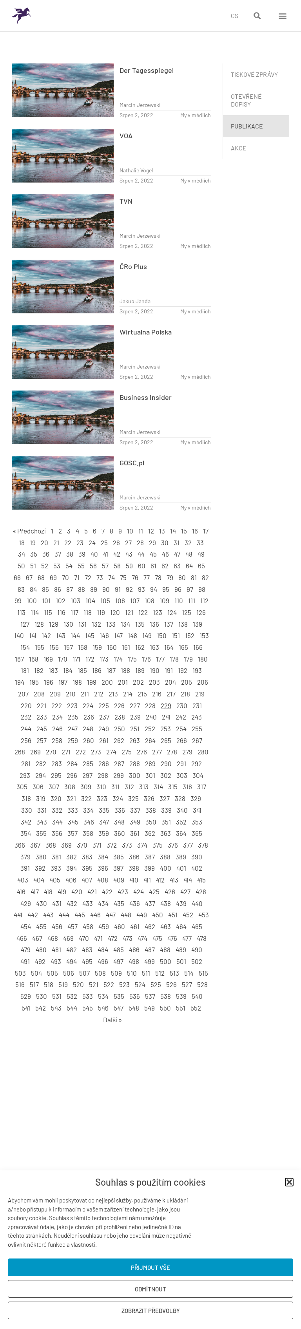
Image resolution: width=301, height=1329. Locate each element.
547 (118, 1008)
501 (181, 961)
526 (171, 984)
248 (88, 728)
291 (181, 763)
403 (22, 880)
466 (21, 938)
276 (142, 752)
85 (45, 589)
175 (132, 659)
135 (140, 624)
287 (119, 763)
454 (25, 926)
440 (197, 903)
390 (196, 857)
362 (150, 833)
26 (116, 542)
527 (187, 984)
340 (182, 810)
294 (40, 775)
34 (21, 554)
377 (188, 845)
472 (113, 938)
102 (60, 600)
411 (147, 880)
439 (181, 903)
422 (107, 891)
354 (25, 833)
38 (69, 554)
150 (162, 635)
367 (35, 845)
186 (97, 670)
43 (128, 554)
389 (181, 857)
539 (181, 996)
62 (165, 566)
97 (190, 589)
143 (60, 635)
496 (103, 961)
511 (146, 973)
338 (150, 810)
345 (73, 822)
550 (165, 1008)
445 (79, 915)
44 (141, 554)
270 (51, 752)
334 (88, 810)
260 (88, 740)
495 (87, 961)
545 (87, 1008)
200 (107, 682)
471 (98, 938)
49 (201, 554)
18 (22, 542)
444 (64, 915)
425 (154, 891)
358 (88, 833)
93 (141, 589)
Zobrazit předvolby (150, 1310)
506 (68, 973)
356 (57, 833)
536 (134, 996)
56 (93, 566)
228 (150, 705)
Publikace (247, 126)
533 (87, 996)
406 (70, 880)
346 (88, 822)
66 (17, 577)
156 (54, 647)
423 (123, 891)
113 (21, 612)
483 (87, 949)
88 (81, 589)
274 (111, 752)
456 (57, 926)
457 (72, 926)
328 (180, 798)
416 (21, 891)
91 (118, 589)
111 (191, 600)
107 (135, 600)
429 (25, 903)
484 (103, 949)
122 (143, 612)
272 (81, 752)
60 (141, 566)
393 (56, 868)
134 (125, 624)
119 (101, 612)
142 (46, 635)
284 (72, 763)
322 (86, 798)
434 (103, 903)
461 (135, 926)
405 (54, 880)
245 (41, 728)
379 (25, 857)
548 (134, 1008)
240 (151, 717)
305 (21, 786)
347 (104, 822)
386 (134, 857)
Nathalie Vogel (136, 170)
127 (24, 624)
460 (119, 926)
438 (165, 903)
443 (48, 915)
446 (95, 915)
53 (56, 566)
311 (115, 786)
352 (181, 822)
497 (118, 961)
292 (196, 763)
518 (48, 984)
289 (150, 763)
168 (33, 659)
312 (129, 786)
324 (117, 798)
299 (118, 775)
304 (197, 775)
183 (53, 670)
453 (203, 915)
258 (57, 740)
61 (153, 566)
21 (56, 542)
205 (186, 682)
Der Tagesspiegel (147, 70)
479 (26, 949)
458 (88, 926)
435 (119, 903)
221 (41, 705)
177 (160, 659)
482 (71, 949)
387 (150, 857)
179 (188, 659)
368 (50, 845)
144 (75, 635)
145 (89, 635)
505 (52, 973)
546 (103, 1008)
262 (119, 740)
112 (204, 600)
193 (197, 670)
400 (165, 868)
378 (203, 845)
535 (119, 996)
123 (157, 612)
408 (102, 880)
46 (165, 554)
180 (203, 659)
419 (62, 891)
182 (39, 670)
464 (181, 926)
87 (69, 589)
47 (177, 554)
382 (71, 857)
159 (97, 647)
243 (196, 717)
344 (57, 822)
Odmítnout (150, 1289)
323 (102, 798)
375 (157, 845)
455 (41, 926)
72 (88, 577)
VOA (126, 135)
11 (140, 531)
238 (119, 717)
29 (152, 542)
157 (68, 647)
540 (197, 996)
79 (170, 577)
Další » (112, 1019)
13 (162, 531)
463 (165, 926)
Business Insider (146, 397)
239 (135, 717)
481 (56, 949)
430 (41, 903)
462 (150, 926)
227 (135, 705)
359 (103, 833)
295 (56, 775)
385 (118, 857)
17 (206, 531)
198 (77, 682)
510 (132, 973)
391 (25, 868)
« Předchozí (29, 531)
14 (173, 531)
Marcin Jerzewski (140, 104)
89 (93, 589)
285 (88, 763)
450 (157, 915)
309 (85, 786)
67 (29, 577)
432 (72, 903)
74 (111, 577)
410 (133, 880)
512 (160, 973)
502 (196, 961)
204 (170, 682)
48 (188, 554)
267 (197, 740)
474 (142, 938)
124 (172, 612)
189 (140, 670)
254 (181, 728)
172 (89, 659)
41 (105, 554)
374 (142, 845)
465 (197, 926)
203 (154, 682)
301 (150, 775)
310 (101, 786)
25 (104, 542)
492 (40, 961)
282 (41, 763)
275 (126, 752)
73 (99, 577)
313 (144, 786)
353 (197, 822)
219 (200, 694)
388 (165, 857)
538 (165, 996)
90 (106, 589)
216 (156, 694)
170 (62, 659)
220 (26, 705)
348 (119, 822)
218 (185, 694)
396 (103, 868)
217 (171, 694)
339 (166, 810)
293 (25, 775)
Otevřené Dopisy (246, 100)
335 (104, 810)
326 (149, 798)
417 (35, 891)
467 (37, 938)
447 (111, 915)
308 (69, 786)
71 (77, 577)
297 (87, 775)
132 (96, 624)
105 (105, 600)
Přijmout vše (150, 1267)
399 (149, 868)
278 (172, 752)
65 (201, 566)
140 (19, 635)
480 (41, 949)
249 (103, 728)
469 (68, 938)
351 (166, 822)
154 (25, 647)
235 (73, 717)
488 (165, 949)
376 (173, 845)
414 (187, 880)
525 (155, 984)
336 (119, 810)
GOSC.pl (132, 462)
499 (149, 961)
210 (71, 694)
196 (48, 682)
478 (202, 938)
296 (72, 775)
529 (25, 996)
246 (57, 728)
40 (94, 554)
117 (74, 612)
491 (25, 961)
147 (118, 635)
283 (56, 763)
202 (138, 682)
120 (115, 612)
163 (154, 647)
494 (71, 961)
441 (18, 915)
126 (201, 612)
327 (165, 798)
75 (123, 577)
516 (20, 984)
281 (26, 763)
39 (81, 554)
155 (39, 647)
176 (146, 659)
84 (33, 589)
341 (197, 810)
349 (135, 822)
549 (149, 1008)
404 (38, 880)
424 (138, 891)
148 (132, 635)
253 (165, 728)
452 (188, 915)
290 (166, 763)
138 (183, 624)
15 (184, 531)
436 (134, 903)
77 (146, 577)
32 (188, 542)
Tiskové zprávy (254, 74)
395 (87, 868)
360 (119, 833)
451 (173, 915)
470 (84, 938)
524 (140, 984)
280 (203, 752)
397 (118, 868)
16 (195, 531)
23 (79, 542)
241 (166, 717)
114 (35, 612)
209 (55, 694)
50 (21, 566)
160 (112, 647)
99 (18, 600)
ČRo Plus (133, 266)
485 (118, 949)
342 (26, 822)
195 (34, 682)
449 (141, 915)
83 (21, 589)
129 (53, 624)
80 (182, 577)
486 (134, 949)
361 (135, 833)
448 (126, 915)
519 (63, 984)
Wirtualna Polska (146, 331)
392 (40, 868)
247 (73, 728)
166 (198, 647)
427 (185, 891)
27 (128, 542)
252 (150, 728)
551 (180, 1008)
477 (187, 938)
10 (130, 531)
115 (48, 612)
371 (97, 845)
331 (42, 810)
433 (87, 903)
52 (44, 566)
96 (177, 589)
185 (82, 670)
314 (158, 786)
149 (147, 635)
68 (41, 577)
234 (57, 717)
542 (40, 1008)
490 (196, 949)
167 (19, 659)
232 (26, 717)
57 (105, 566)
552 (195, 1008)
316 (187, 786)
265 (166, 740)
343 (41, 822)
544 (72, 1008)
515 (203, 973)
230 (181, 705)
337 (135, 810)
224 (88, 705)
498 (134, 961)
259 (72, 740)
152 (189, 635)
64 (189, 566)
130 (68, 624)
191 (169, 670)
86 (57, 589)
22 (67, 542)
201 (123, 682)
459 (103, 926)
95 (165, 589)
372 (112, 845)
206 (202, 682)
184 (68, 670)
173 (104, 659)
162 (140, 647)
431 (57, 903)
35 (33, 554)
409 (118, 880)
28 (140, 542)
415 (201, 880)
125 (186, 612)
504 (36, 973)
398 (134, 868)
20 (44, 542)
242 (181, 717)
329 (195, 798)
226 (119, 705)
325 (133, 798)
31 (177, 542)
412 (160, 880)
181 (25, 670)
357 (72, 833)
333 (72, 810)
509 (116, 973)
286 (103, 763)
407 (87, 880)
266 (181, 740)
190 (155, 670)
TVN (126, 201)
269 (35, 752)
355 (41, 833)
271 (66, 752)
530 (41, 996)
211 (85, 694)
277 (157, 752)
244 (26, 728)
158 (82, 647)
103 (75, 600)
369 (66, 845)
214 (127, 694)
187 (111, 670)
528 (202, 984)
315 (173, 786)
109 (164, 600)
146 (104, 635)
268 (20, 752)
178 (174, 659)
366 (20, 845)
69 (53, 577)
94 (153, 589)
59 (129, 566)
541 (26, 1008)
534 (103, 996)
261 (104, 740)
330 (26, 810)
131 (82, 624)
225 (103, 705)
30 (165, 542)
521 (93, 984)
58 (117, 566)
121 (129, 612)
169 (48, 659)
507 (84, 973)
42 (116, 554)
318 (26, 798)
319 (40, 798)
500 (165, 961)
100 (32, 600)
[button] (289, 1182)
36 (45, 554)
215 (142, 694)
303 (181, 775)
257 (41, 740)
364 (181, 833)
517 (34, 984)
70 (65, 577)
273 (96, 752)
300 (134, 775)
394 (71, 868)
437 (150, 903)
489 (181, 949)
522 (108, 984)
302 (165, 775)
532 (72, 996)
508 (100, 973)
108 (149, 600)
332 (57, 810)
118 (87, 612)
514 (189, 973)
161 (126, 647)
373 (127, 845)
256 (26, 740)
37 (57, 554)
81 (194, 577)
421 (92, 891)
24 (92, 542)
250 (119, 728)
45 (153, 554)
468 (52, 938)
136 (154, 624)
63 (177, 566)
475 (157, 938)
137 (168, 624)
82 (205, 577)
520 (78, 984)
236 (88, 717)
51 (33, 566)
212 (98, 694)
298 (103, 775)
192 (182, 670)
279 (187, 752)
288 (134, 763)
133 (111, 624)
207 (23, 694)
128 (39, 624)
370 (82, 845)
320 (56, 798)
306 (38, 786)
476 (172, 938)
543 (56, 1008)
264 (150, 740)
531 (57, 996)
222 (56, 705)
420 (76, 891)
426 (170, 891)
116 (61, 612)
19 (33, 542)
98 (201, 589)
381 (56, 857)
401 (181, 868)
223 (72, 705)
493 (56, 961)
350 (150, 822)
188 (125, 670)
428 (201, 891)
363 (165, 833)
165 (183, 647)
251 (135, 728)
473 (127, 938)
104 (90, 600)
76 (135, 577)
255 (197, 728)
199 (91, 682)
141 (32, 635)
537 (150, 996)
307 (54, 786)
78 (158, 577)
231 (197, 705)
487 (150, 949)
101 (46, 600)
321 (71, 798)
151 (176, 635)
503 (20, 973)
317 (201, 786)
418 (48, 891)
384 (103, 857)
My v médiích (195, 115)
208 (39, 694)
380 (41, 857)
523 (124, 984)
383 (87, 857)
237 (104, 717)
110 (178, 600)
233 (41, 717)
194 (19, 682)
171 (76, 659)
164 (169, 647)
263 (134, 740)
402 (196, 868)
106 (120, 600)
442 (32, 915)
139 (197, 624)
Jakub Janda (135, 301)
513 (174, 973)
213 (113, 694)
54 (69, 566)
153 (204, 635)
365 (197, 833)
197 (62, 682)
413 (174, 880)
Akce (239, 148)
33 (200, 542)
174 (118, 659)
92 (129, 589)
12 (151, 531)
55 (81, 566)
